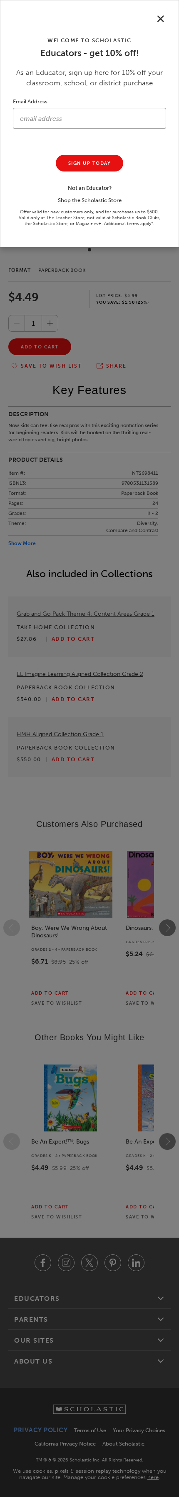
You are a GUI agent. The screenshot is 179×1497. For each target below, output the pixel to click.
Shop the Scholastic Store (90, 200)
